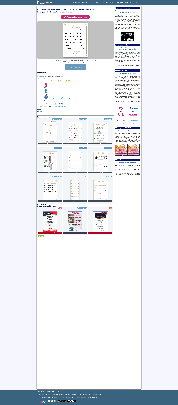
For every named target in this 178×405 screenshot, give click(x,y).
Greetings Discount (44, 402)
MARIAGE (84, 2)
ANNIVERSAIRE (77, 2)
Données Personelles (78, 397)
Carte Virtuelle (41, 394)
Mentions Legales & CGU (68, 397)
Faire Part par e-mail (65, 394)
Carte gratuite (55, 397)
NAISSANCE (92, 2)
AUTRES (117, 2)
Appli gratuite (88, 394)
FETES (111, 2)
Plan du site (94, 397)
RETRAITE (105, 2)
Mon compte (134, 2)
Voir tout (41, 236)
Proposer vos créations (96, 394)
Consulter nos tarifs (62, 106)
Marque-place (74, 394)
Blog (39, 397)
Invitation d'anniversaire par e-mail (53, 394)
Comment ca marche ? (46, 397)
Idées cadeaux (81, 394)
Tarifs (60, 397)
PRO (121, 2)
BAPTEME (98, 2)
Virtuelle (126, 2)
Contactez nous (87, 397)
